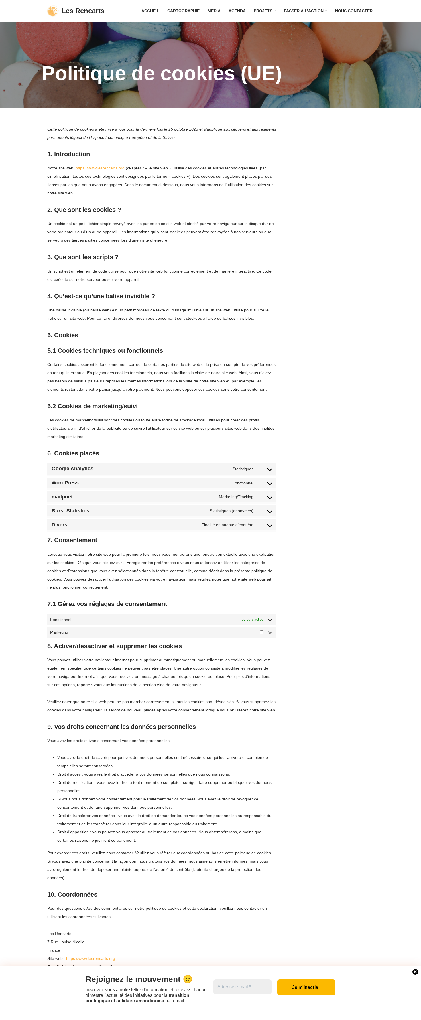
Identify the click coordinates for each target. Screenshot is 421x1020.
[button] (275, 11)
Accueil (150, 11)
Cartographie (183, 11)
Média (214, 11)
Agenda (237, 11)
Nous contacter (354, 11)
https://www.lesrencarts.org (100, 168)
